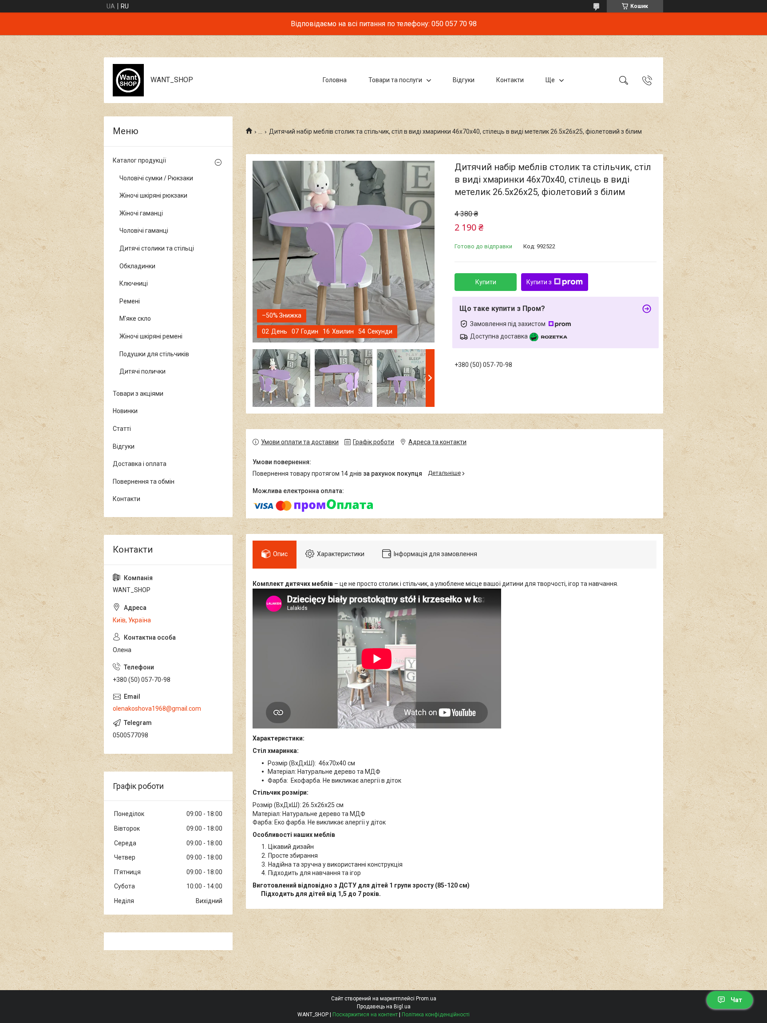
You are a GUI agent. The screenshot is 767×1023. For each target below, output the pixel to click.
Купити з (539, 282)
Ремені (129, 301)
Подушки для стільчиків (154, 354)
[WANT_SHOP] (128, 80)
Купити (485, 282)
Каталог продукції (139, 160)
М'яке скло (135, 318)
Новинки (125, 410)
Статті (122, 428)
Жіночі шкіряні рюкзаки (153, 195)
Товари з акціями (138, 393)
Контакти (510, 80)
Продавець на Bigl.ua (384, 1006)
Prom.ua (426, 998)
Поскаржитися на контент (365, 1014)
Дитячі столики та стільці (156, 248)
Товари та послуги (395, 80)
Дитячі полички (142, 371)
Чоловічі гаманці (143, 230)
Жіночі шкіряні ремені (150, 336)
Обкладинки (137, 266)
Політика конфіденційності (436, 1014)
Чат (736, 999)
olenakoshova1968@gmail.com (157, 708)
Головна (335, 80)
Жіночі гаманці (141, 213)
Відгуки (463, 80)
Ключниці (133, 283)
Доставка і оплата (139, 463)
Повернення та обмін (143, 481)
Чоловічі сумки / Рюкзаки (156, 178)
